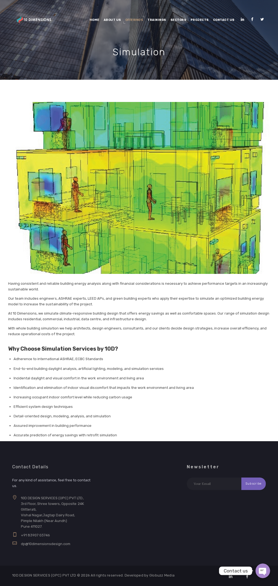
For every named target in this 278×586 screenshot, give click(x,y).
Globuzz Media (162, 575)
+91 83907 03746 (35, 535)
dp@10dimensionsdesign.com (46, 544)
